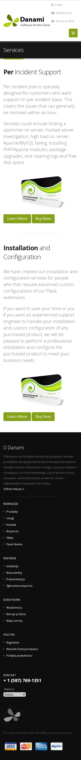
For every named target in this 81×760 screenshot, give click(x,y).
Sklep (9, 537)
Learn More (17, 218)
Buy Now (43, 218)
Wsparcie (12, 531)
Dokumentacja (15, 579)
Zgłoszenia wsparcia (19, 585)
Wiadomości (63, 13)
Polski (58, 5)
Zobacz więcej (12, 489)
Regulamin (12, 642)
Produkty (12, 511)
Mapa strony (14, 620)
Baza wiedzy (14, 572)
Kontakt (11, 524)
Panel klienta (14, 544)
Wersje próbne (65, 21)
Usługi (10, 518)
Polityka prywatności (19, 655)
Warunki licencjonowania (22, 649)
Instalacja (12, 566)
